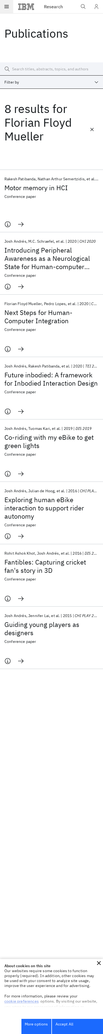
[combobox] (51, 82)
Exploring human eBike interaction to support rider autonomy (44, 508)
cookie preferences (21, 1001)
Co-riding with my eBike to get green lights (49, 441)
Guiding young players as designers (41, 628)
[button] (99, 963)
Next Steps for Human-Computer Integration (38, 316)
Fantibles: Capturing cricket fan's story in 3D (45, 566)
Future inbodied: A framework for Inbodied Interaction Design (51, 379)
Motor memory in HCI (36, 188)
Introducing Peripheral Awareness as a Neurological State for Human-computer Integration (47, 258)
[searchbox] (51, 69)
